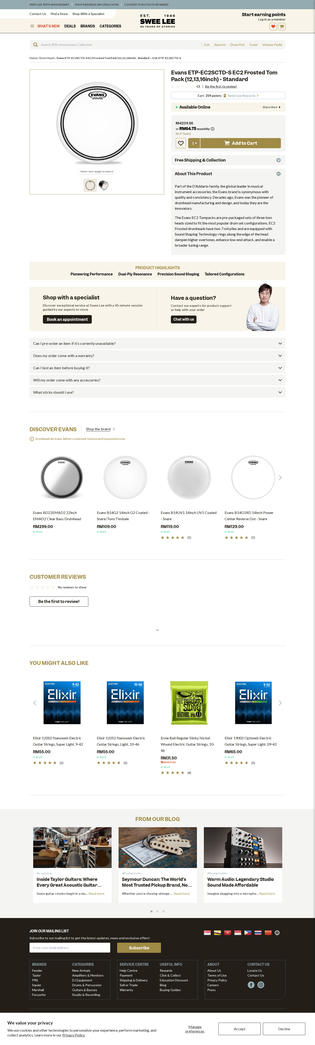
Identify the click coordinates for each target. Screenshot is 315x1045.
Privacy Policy (73, 1035)
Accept (239, 1029)
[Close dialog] (243, 488)
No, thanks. (223, 539)
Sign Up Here (182, 538)
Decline (284, 1029)
